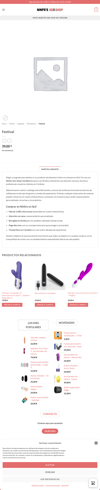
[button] (96, 443)
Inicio (4, 124)
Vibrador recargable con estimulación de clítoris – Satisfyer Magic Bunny (16, 295)
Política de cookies (38, 485)
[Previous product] (9, 141)
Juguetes (20, 124)
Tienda (12, 124)
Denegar (50, 472)
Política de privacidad (52, 485)
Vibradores (31, 124)
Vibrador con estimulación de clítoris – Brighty (83, 294)
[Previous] (2, 286)
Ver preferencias (50, 479)
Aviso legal (64, 485)
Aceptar (49, 465)
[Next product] (4, 141)
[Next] (98, 286)
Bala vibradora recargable (45, 293)
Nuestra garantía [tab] (50, 169)
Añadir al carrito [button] (12, 305)
